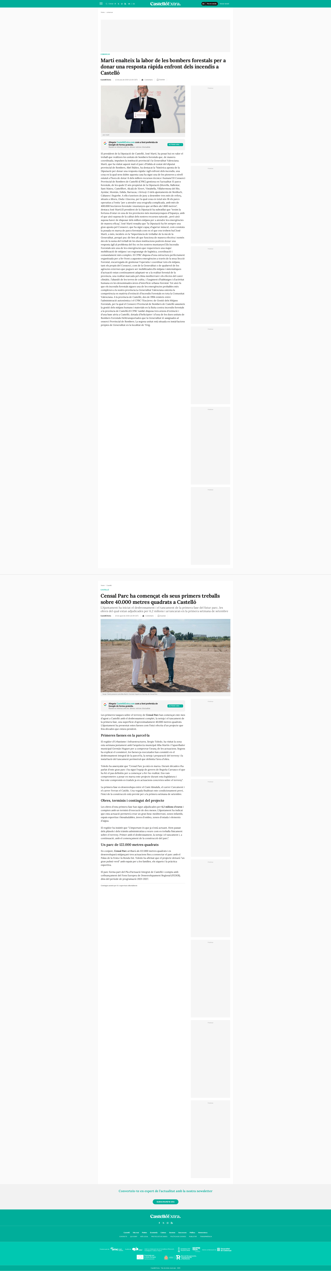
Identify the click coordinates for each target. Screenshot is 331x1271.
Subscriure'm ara (166, 1202)
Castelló (105, 590)
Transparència (206, 1236)
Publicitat (193, 1236)
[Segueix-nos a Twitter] (118, 3)
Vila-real (136, 1233)
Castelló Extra (106, 80)
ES (134, 4)
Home (103, 12)
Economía (153, 1233)
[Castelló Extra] (165, 1218)
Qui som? (133, 1236)
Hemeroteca (202, 1233)
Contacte (123, 1236)
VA (129, 4)
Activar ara (174, 144)
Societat (172, 1233)
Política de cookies (178, 1236)
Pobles (144, 1233)
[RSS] (125, 3)
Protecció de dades (159, 1236)
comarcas (105, 54)
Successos (182, 1233)
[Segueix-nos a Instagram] (121, 3)
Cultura (163, 1233)
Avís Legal (144, 1236)
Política (192, 1233)
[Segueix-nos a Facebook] (115, 3)
